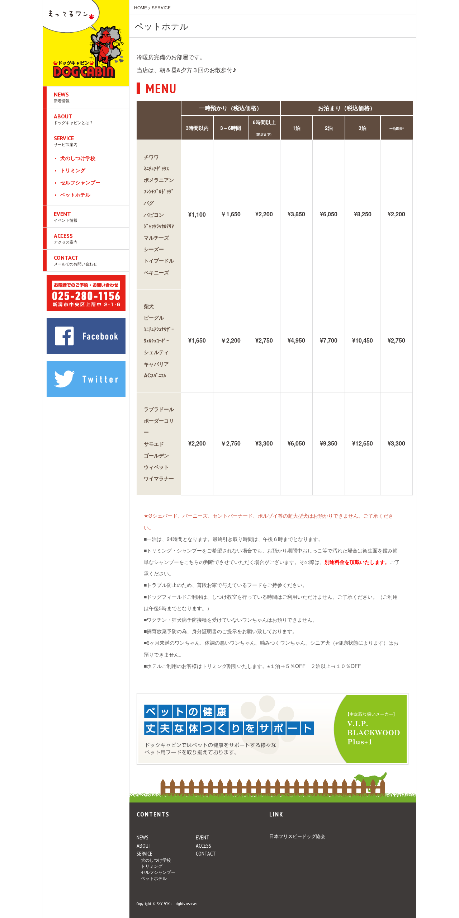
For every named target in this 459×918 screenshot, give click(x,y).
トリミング (72, 170)
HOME (140, 7)
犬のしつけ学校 (77, 158)
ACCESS (65, 238)
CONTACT (75, 260)
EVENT (65, 216)
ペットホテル (75, 195)
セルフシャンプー (80, 182)
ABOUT (73, 119)
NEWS (62, 97)
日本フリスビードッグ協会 (297, 836)
